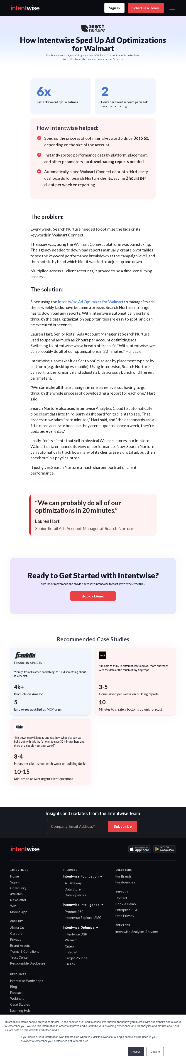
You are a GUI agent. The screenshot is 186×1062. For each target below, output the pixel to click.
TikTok (70, 964)
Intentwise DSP (76, 934)
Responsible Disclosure (27, 963)
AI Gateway (73, 883)
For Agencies (125, 882)
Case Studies (20, 1004)
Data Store (73, 889)
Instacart (71, 952)
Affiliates (16, 894)
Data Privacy (124, 916)
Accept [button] (136, 1051)
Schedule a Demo (145, 8)
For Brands (123, 876)
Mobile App (18, 912)
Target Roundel (76, 958)
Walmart (71, 940)
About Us (17, 928)
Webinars (17, 998)
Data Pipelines (75, 895)
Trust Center (19, 957)
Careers (16, 933)
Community (18, 888)
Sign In (114, 8)
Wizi (13, 906)
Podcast (16, 993)
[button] (171, 7)
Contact (121, 898)
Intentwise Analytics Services (137, 932)
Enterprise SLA (126, 910)
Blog (13, 987)
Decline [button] (155, 1051)
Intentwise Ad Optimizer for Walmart (90, 301)
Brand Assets (20, 946)
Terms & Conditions (24, 951)
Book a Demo (125, 904)
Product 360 (74, 912)
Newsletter (18, 900)
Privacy (15, 939)
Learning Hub (20, 1010)
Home (14, 876)
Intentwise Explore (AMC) (84, 918)
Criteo (69, 946)
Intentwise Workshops (26, 981)
